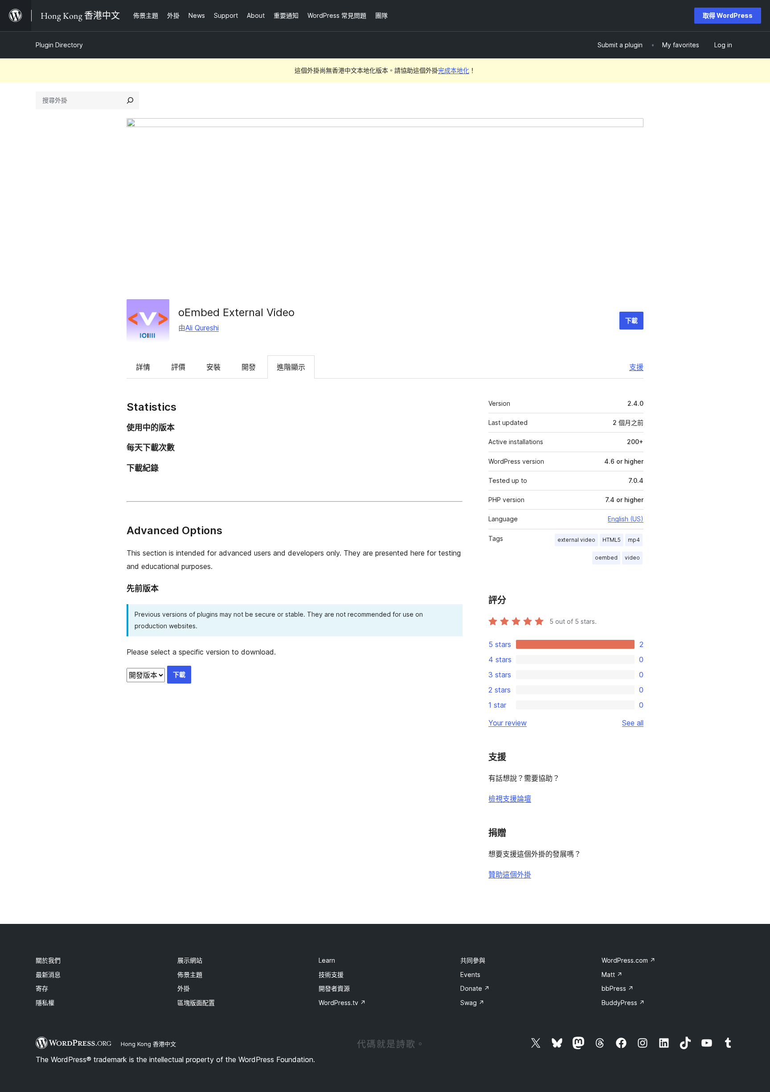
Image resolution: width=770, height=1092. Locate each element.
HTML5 (611, 539)
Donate (475, 988)
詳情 (143, 367)
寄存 (42, 988)
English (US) (625, 519)
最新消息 (48, 974)
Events (470, 974)
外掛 (183, 988)
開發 (249, 367)
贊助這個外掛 (509, 874)
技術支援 (331, 974)
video (632, 557)
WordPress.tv (342, 1002)
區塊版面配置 (196, 1002)
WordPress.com (628, 960)
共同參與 (472, 960)
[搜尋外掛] (130, 100)
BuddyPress (623, 1002)
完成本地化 (453, 70)
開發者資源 (334, 988)
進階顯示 (291, 367)
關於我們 (48, 960)
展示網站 (189, 960)
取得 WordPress (728, 15)
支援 (636, 367)
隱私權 (45, 1002)
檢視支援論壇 (509, 798)
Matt (612, 974)
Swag (472, 1002)
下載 (631, 320)
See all (632, 722)
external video (576, 539)
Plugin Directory (59, 45)
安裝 (213, 367)
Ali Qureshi (202, 327)
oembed (606, 557)
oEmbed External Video (236, 312)
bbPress (618, 988)
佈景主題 (189, 974)
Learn (327, 960)
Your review (507, 722)
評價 (178, 367)
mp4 (634, 539)
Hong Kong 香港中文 (148, 1043)
